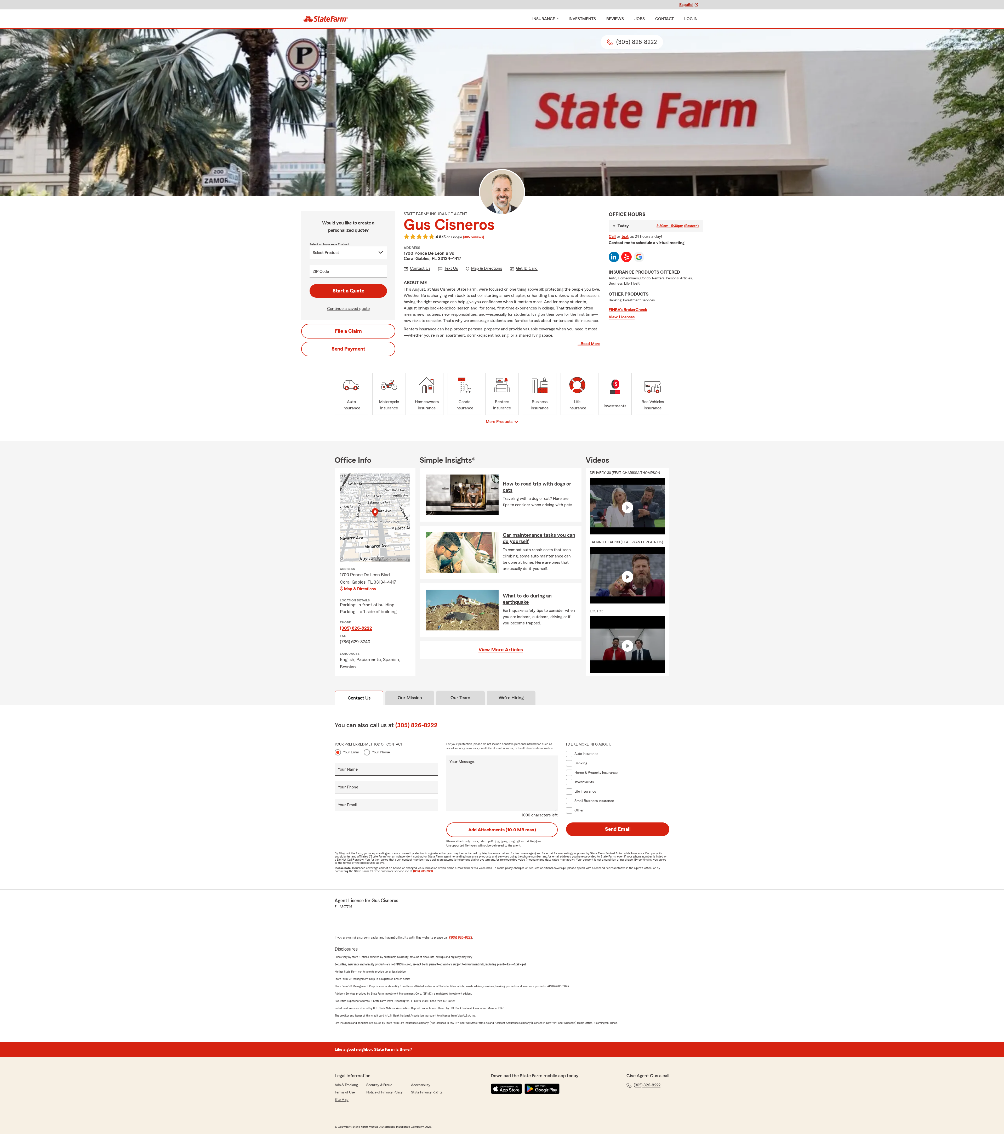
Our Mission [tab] (410, 697)
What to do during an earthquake (527, 599)
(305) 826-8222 (356, 628)
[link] (325, 19)
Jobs (639, 19)
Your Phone (381, 752)
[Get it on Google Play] (542, 1089)
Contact (664, 19)
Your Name (348, 769)
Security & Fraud (379, 1085)
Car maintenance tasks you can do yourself (539, 538)
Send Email (618, 829)
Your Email (351, 752)
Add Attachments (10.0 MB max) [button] (502, 829)
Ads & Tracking (346, 1085)
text (625, 236)
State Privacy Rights (426, 1092)
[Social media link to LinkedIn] (614, 257)
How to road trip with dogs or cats (537, 487)
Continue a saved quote (348, 309)
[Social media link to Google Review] (639, 257)
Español (686, 5)
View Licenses (622, 317)
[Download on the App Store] (506, 1089)
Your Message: (462, 762)
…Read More (589, 344)
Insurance (543, 19)
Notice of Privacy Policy (384, 1092)
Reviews (615, 19)
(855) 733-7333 (423, 871)
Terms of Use (345, 1092)
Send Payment (348, 349)
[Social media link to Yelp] (626, 257)
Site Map (342, 1100)
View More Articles (500, 649)
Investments (582, 19)
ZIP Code (321, 271)
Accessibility (420, 1085)
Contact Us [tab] (359, 698)
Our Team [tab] (460, 697)
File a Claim (348, 331)
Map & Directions (360, 589)
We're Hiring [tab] (511, 697)
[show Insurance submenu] (557, 19)
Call (612, 236)
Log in (691, 19)
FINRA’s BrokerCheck (628, 310)
